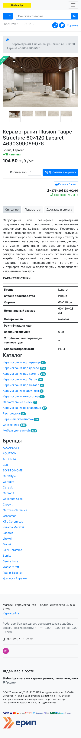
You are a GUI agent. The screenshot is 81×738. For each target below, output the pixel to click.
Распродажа (13, 413)
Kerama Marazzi (13, 527)
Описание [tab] (12, 209)
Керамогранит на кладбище (24, 408)
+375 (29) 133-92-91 (19, 639)
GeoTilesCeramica (15, 510)
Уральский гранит (15, 578)
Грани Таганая (12, 572)
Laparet (8, 533)
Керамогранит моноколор (23, 396)
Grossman (9, 516)
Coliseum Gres (13, 499)
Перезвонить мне (65, 195)
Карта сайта (11, 613)
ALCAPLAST (11, 447)
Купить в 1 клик (67, 184)
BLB (5, 465)
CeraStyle (9, 476)
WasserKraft (11, 567)
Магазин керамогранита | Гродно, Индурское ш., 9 (37, 605)
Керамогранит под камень (24, 373)
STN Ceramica (12, 550)
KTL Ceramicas (13, 521)
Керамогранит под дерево (24, 368)
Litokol (7, 538)
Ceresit (8, 487)
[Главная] (7, 39)
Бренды (12, 441)
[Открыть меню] (73, 5)
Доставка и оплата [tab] (59, 209)
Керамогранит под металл (23, 385)
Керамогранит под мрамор (23, 362)
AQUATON (9, 453)
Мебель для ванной (19, 430)
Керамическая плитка (20, 419)
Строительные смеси (19, 402)
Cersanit (8, 493)
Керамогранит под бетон (22, 379)
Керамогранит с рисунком (22, 390)
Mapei (7, 544)
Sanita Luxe (10, 561)
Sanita (7, 555)
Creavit (7, 504)
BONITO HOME (13, 470)
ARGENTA (9, 459)
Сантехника (14, 425)
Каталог (12, 355)
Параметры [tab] (32, 209)
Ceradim (8, 482)
